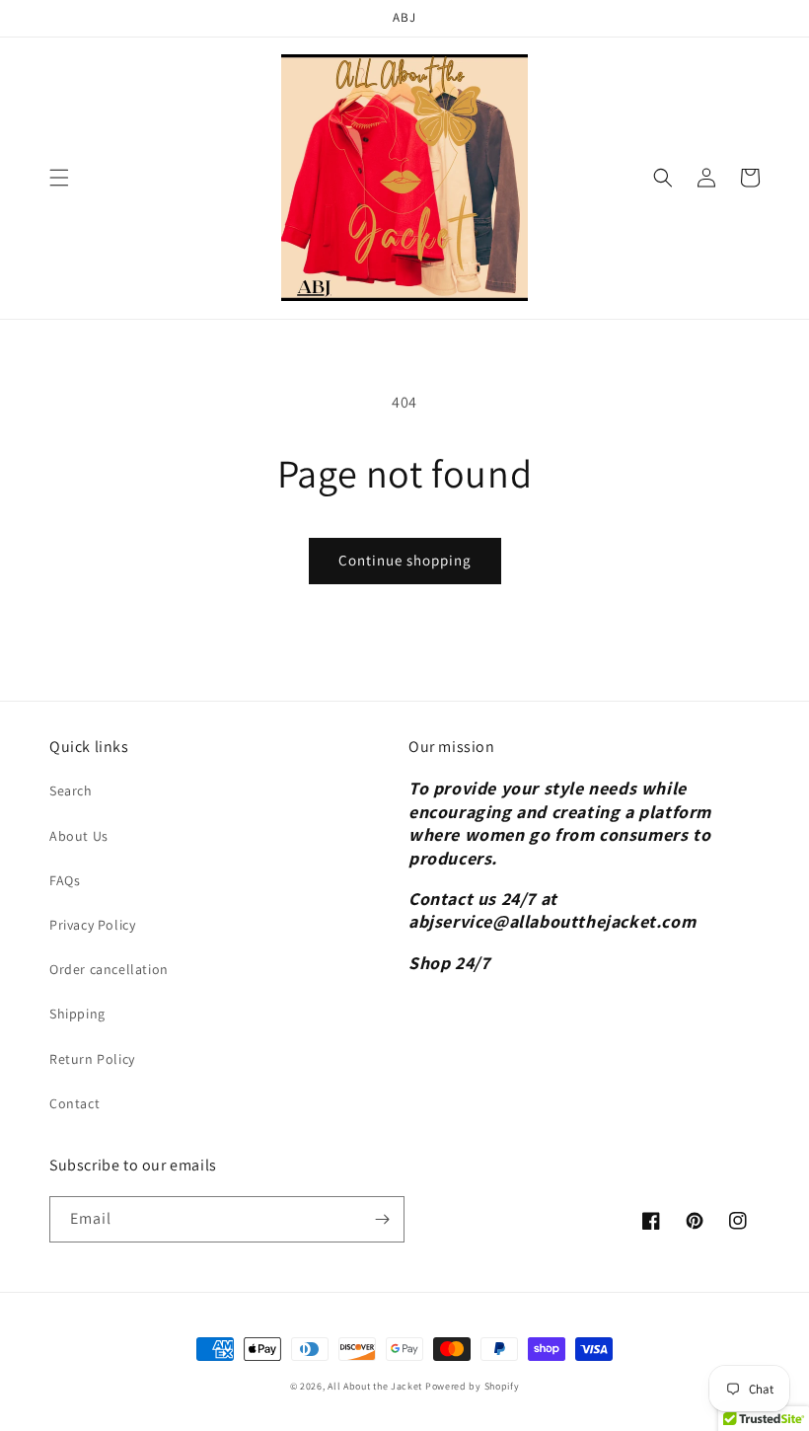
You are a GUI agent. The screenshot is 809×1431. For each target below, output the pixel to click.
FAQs (64, 880)
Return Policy (92, 1059)
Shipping (77, 1013)
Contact (74, 1103)
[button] (59, 177)
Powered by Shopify (472, 1386)
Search (71, 790)
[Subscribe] (382, 1219)
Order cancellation (109, 969)
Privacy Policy (92, 925)
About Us (79, 836)
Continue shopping (405, 560)
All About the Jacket (375, 1386)
